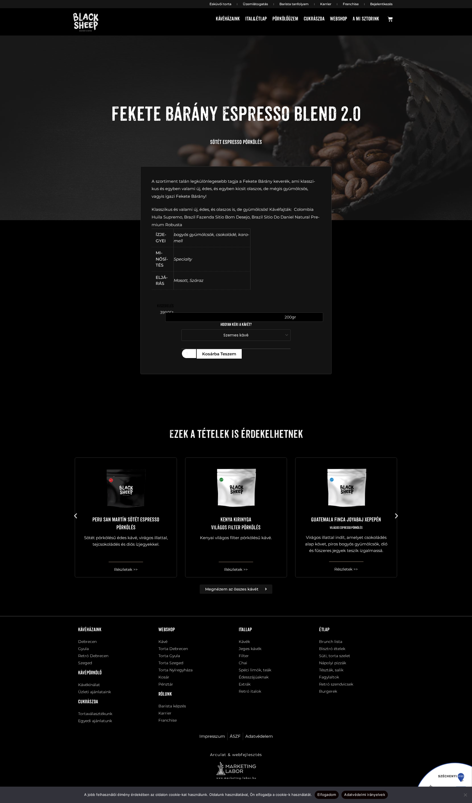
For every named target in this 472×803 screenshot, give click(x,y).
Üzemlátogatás (255, 4)
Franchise (351, 4)
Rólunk (165, 694)
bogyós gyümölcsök (194, 234)
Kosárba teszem (219, 353)
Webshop (338, 19)
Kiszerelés (165, 306)
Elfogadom (326, 794)
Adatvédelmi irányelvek (364, 794)
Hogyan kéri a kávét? (236, 325)
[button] (75, 515)
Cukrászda (314, 19)
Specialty (183, 259)
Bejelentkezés (381, 4)
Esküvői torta (220, 4)
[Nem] (465, 795)
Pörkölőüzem (285, 19)
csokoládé (226, 234)
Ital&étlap (256, 19)
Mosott (181, 280)
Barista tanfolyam (294, 4)
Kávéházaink (228, 19)
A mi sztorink (366, 19)
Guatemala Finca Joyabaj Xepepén (346, 523)
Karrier (325, 4)
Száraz (196, 280)
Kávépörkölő (90, 673)
